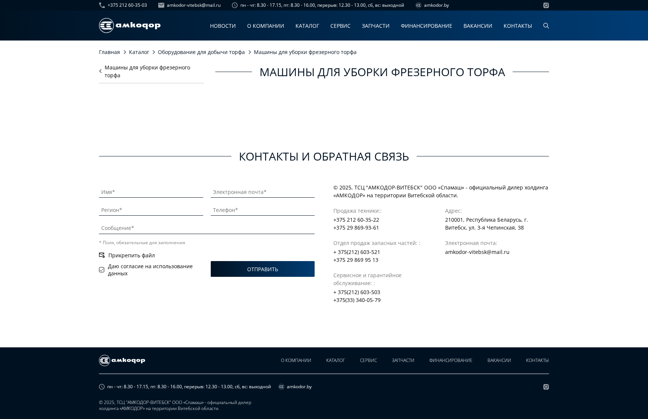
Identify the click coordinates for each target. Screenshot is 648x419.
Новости (223, 25)
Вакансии (478, 25)
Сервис (340, 25)
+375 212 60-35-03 (127, 5)
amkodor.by (436, 5)
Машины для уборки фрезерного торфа (147, 71)
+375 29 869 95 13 (355, 259)
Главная (109, 52)
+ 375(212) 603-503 (356, 292)
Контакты (518, 25)
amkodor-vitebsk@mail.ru (193, 5)
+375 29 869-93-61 (356, 227)
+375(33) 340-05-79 (357, 299)
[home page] (129, 25)
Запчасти (376, 25)
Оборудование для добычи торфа (201, 52)
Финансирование (426, 25)
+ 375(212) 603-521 (356, 251)
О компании (265, 25)
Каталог (307, 25)
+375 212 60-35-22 (356, 219)
